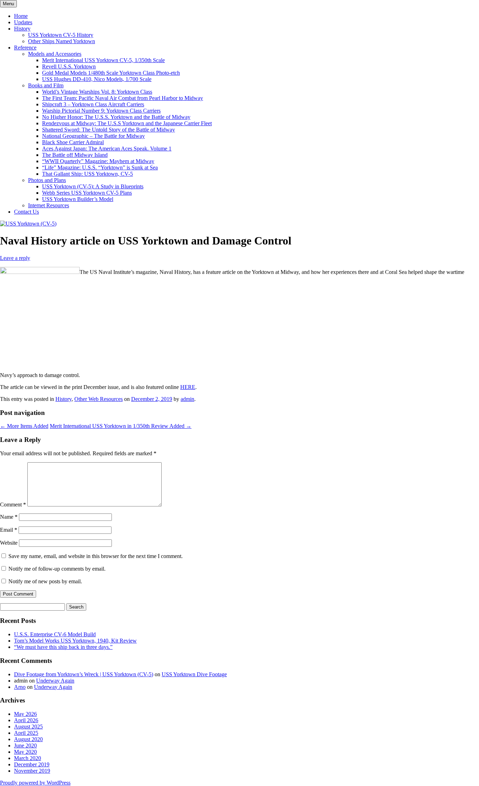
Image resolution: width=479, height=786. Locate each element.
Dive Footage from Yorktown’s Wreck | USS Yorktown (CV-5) (83, 674)
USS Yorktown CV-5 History (60, 35)
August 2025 (28, 727)
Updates (23, 22)
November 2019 (32, 771)
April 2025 (26, 733)
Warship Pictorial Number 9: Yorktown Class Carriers (101, 111)
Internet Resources (48, 205)
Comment (13, 505)
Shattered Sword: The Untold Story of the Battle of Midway (108, 130)
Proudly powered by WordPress (35, 783)
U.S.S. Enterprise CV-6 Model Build (55, 634)
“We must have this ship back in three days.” (63, 647)
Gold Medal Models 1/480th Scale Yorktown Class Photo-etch (111, 73)
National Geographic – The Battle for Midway (93, 136)
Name (9, 517)
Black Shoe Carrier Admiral (73, 142)
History (22, 29)
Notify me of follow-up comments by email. (57, 569)
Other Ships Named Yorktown (61, 41)
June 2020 (25, 745)
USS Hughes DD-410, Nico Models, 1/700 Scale (96, 79)
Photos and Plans (47, 180)
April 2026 (26, 720)
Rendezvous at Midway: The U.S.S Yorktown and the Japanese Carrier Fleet (127, 123)
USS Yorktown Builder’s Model (77, 199)
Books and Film (45, 85)
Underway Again (55, 681)
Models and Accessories (54, 54)
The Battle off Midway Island (75, 155)
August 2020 (28, 739)
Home (21, 16)
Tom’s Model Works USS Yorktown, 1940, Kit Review (75, 641)
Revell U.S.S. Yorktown (69, 66)
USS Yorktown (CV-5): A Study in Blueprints (92, 186)
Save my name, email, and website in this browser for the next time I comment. (95, 556)
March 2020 (27, 758)
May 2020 (25, 752)
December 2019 (31, 764)
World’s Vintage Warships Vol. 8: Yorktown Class (97, 92)
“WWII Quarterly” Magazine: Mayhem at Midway (98, 161)
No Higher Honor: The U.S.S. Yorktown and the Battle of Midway (116, 117)
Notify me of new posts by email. (45, 581)
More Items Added (24, 426)
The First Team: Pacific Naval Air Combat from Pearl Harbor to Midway (122, 98)
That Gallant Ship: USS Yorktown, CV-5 (87, 174)
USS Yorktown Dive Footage (194, 674)
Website (9, 543)
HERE (187, 387)
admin (187, 399)
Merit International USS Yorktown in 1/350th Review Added (120, 426)
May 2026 (25, 714)
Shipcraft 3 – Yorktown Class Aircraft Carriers (93, 104)
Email (8, 530)
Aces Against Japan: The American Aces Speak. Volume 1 (106, 149)
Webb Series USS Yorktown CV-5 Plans (87, 193)
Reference (25, 48)
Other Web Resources (98, 399)
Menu (8, 3)
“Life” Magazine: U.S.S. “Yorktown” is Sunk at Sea (100, 167)
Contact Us (26, 212)
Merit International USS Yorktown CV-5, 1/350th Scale (103, 60)
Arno (20, 687)
